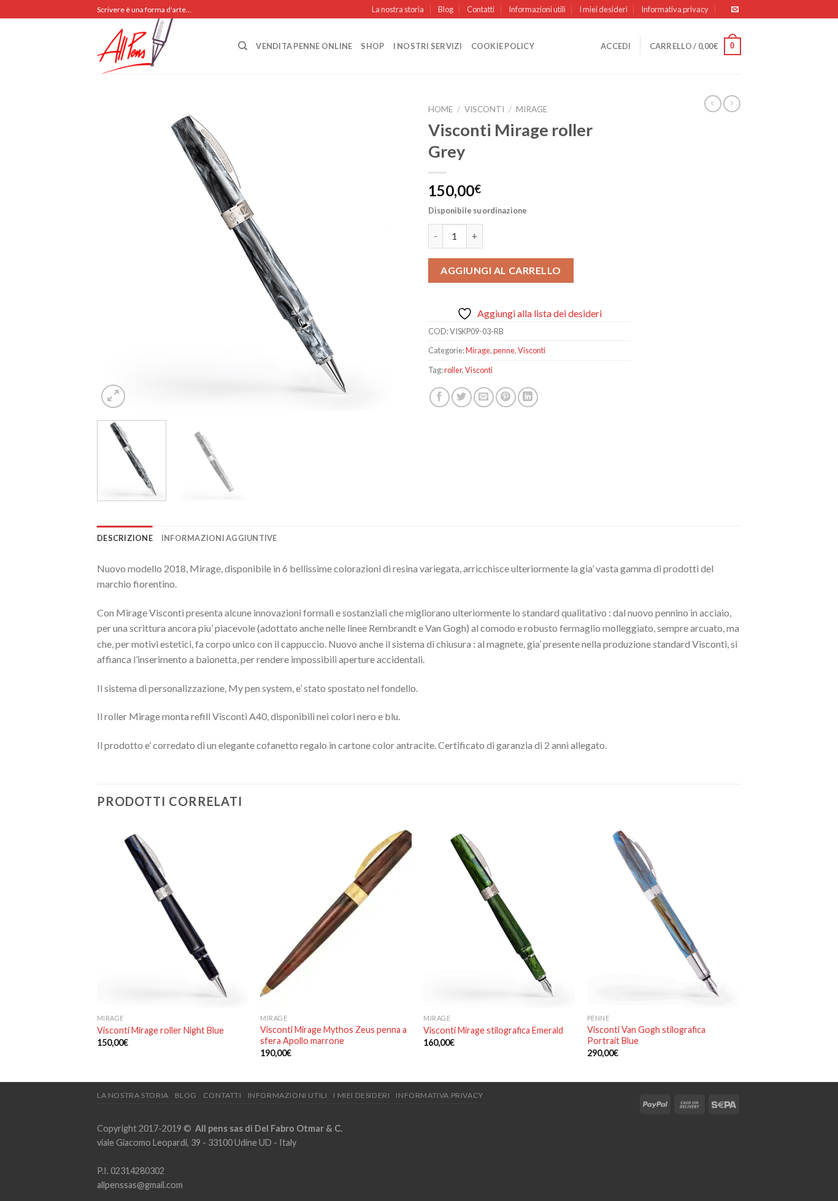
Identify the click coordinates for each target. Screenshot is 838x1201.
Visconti (484, 109)
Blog (445, 9)
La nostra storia (398, 9)
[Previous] (118, 254)
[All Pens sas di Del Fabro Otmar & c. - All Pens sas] (158, 46)
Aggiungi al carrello (500, 270)
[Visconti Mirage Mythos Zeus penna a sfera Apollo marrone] (336, 916)
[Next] (388, 254)
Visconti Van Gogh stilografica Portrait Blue (646, 1035)
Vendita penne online (304, 46)
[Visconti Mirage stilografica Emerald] (499, 916)
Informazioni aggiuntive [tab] (219, 538)
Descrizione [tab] (125, 538)
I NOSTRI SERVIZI (428, 46)
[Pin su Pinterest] (506, 397)
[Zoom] (113, 397)
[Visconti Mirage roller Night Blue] (172, 916)
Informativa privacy (675, 9)
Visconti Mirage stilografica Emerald (493, 1030)
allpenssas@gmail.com (140, 1185)
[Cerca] (242, 46)
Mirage (531, 109)
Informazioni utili (537, 9)
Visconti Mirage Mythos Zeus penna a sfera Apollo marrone (333, 1035)
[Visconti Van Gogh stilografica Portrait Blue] (663, 916)
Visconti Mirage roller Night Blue (160, 1030)
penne (504, 350)
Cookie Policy (502, 46)
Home (440, 109)
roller (453, 370)
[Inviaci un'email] (735, 10)
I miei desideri (603, 9)
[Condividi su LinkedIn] (528, 397)
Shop (372, 46)
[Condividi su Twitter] (462, 397)
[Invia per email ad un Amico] (484, 397)
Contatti (480, 9)
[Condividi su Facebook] (439, 397)
